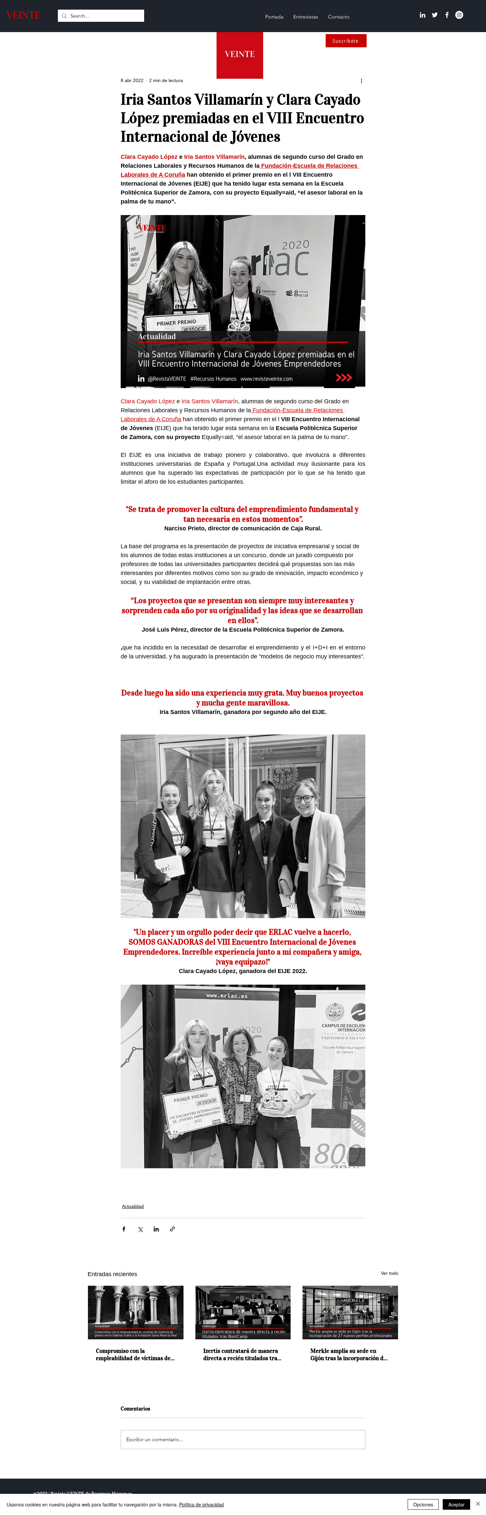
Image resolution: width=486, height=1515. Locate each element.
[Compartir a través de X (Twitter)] (140, 1229)
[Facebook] (447, 15)
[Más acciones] (361, 80)
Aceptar (456, 1504)
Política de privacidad (201, 1504)
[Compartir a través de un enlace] (172, 1229)
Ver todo (389, 1273)
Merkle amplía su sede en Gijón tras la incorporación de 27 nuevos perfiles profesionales (348, 1354)
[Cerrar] (478, 1504)
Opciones (423, 1504)
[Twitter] (435, 15)
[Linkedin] (422, 15)
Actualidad (133, 1206)
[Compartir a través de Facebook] (124, 1229)
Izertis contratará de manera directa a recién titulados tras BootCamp (241, 1354)
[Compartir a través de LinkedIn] (156, 1229)
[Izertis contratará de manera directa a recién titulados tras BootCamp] (243, 1312)
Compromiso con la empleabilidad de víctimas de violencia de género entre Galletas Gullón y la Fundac (133, 1354)
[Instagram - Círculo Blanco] (459, 15)
